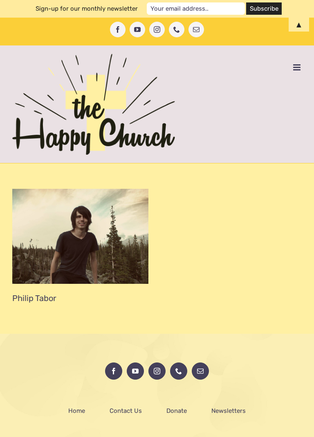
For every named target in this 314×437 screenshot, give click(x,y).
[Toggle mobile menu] (297, 67)
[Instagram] (157, 371)
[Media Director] (80, 236)
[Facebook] (113, 371)
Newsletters (228, 410)
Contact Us (126, 410)
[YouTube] (135, 371)
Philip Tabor (34, 298)
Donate (176, 410)
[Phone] (178, 371)
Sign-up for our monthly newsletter (87, 8)
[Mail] (200, 371)
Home (76, 410)
